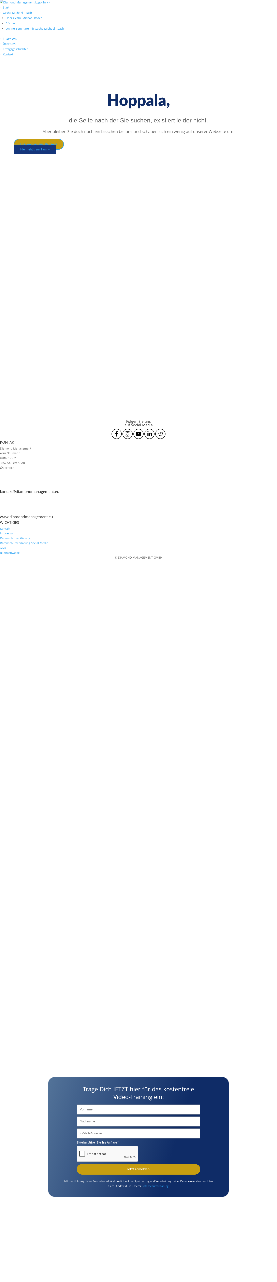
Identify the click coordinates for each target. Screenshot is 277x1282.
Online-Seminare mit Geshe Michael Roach (35, 28)
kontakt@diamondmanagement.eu (29, 491)
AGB (3, 548)
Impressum (7, 533)
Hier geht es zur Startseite (38, 144)
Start (6, 7)
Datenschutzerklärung (15, 538)
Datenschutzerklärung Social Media (24, 543)
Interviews (10, 38)
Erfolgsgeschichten (16, 49)
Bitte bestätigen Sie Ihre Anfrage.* (98, 1142)
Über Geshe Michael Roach (24, 18)
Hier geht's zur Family (35, 149)
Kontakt (8, 54)
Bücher (10, 23)
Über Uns (9, 44)
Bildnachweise (10, 553)
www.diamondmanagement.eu (26, 516)
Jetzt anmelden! (138, 1169)
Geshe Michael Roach (17, 13)
